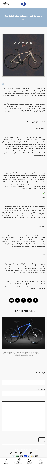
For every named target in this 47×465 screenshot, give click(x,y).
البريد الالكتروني (40, 389)
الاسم (43, 379)
